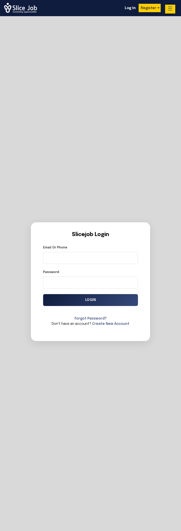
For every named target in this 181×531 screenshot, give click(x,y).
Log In (130, 8)
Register (148, 8)
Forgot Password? (91, 318)
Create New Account (110, 324)
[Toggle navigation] (96, 8)
